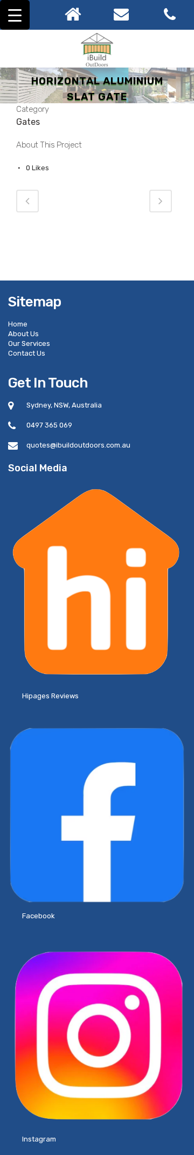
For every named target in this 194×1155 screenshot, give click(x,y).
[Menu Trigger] (15, 15)
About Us (23, 334)
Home (17, 324)
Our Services (29, 343)
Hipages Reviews (50, 696)
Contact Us (26, 353)
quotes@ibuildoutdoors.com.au (78, 445)
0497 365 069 (49, 425)
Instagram (39, 1139)
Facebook (38, 916)
